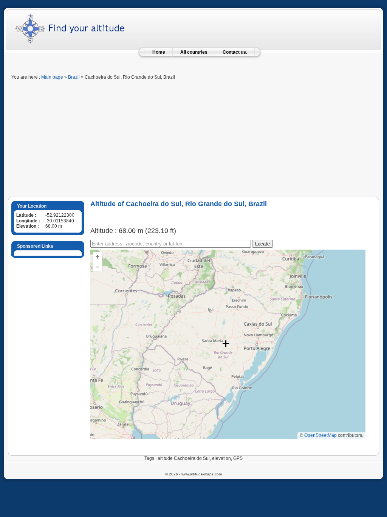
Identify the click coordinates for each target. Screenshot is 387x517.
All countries (193, 52)
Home (158, 52)
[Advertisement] (193, 140)
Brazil (74, 77)
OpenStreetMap (320, 435)
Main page (52, 77)
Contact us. (235, 52)
